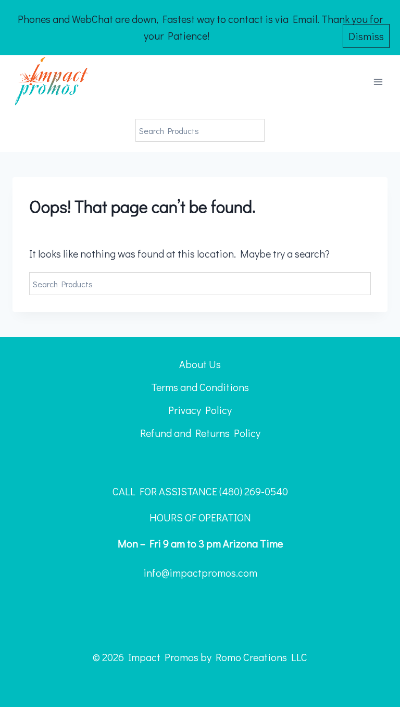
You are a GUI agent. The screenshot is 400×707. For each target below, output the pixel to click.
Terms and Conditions (200, 387)
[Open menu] (378, 82)
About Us (200, 364)
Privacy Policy (200, 410)
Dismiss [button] (366, 36)
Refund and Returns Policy (200, 433)
